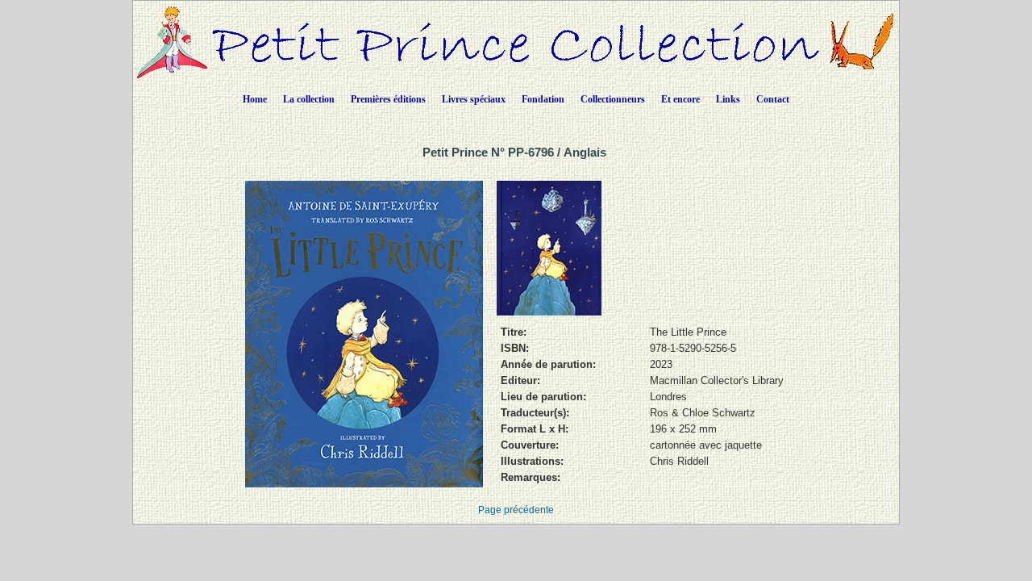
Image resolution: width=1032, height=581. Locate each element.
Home (255, 99)
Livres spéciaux (474, 99)
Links (728, 99)
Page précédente (516, 510)
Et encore (680, 99)
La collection (309, 99)
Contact (772, 99)
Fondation (543, 99)
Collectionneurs (612, 99)
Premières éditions (388, 99)
